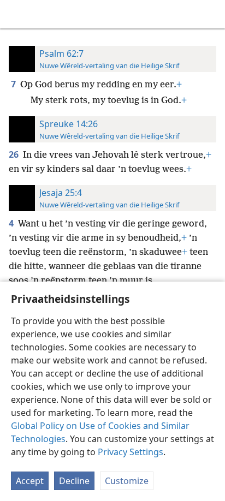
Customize (127, 481)
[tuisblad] (16, 14)
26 (15, 154)
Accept (30, 481)
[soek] (211, 14)
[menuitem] (16, 14)
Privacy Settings (130, 452)
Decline (74, 481)
